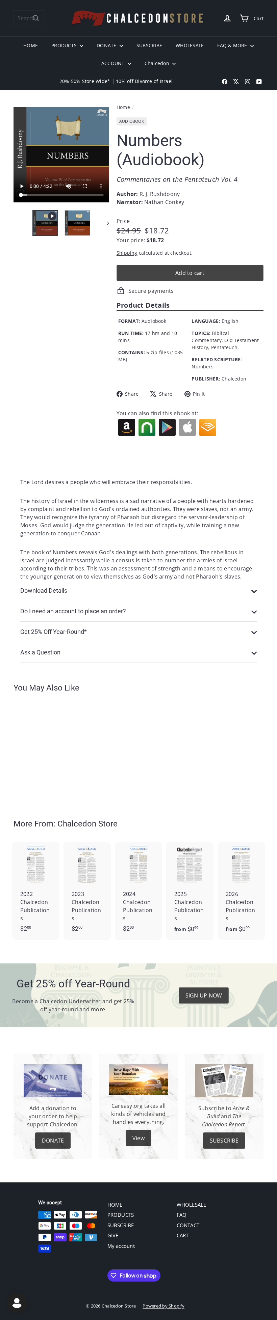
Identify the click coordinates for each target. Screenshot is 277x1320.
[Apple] (187, 427)
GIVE (113, 1235)
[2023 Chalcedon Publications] (87, 890)
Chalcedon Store (87, 823)
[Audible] (207, 427)
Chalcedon (158, 63)
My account (121, 1245)
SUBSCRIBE (149, 45)
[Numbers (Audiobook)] (32, 750)
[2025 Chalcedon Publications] (190, 890)
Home (123, 107)
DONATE (107, 45)
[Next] (105, 222)
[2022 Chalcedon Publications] (36, 890)
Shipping (127, 253)
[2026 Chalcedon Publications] (241, 890)
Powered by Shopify (163, 1306)
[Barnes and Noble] (146, 427)
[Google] (167, 427)
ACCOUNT (113, 63)
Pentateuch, (225, 347)
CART (183, 1235)
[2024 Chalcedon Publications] (138, 890)
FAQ (182, 1214)
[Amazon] (126, 427)
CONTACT (188, 1225)
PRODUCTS (64, 45)
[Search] (36, 18)
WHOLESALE (190, 45)
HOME (30, 45)
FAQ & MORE (233, 45)
